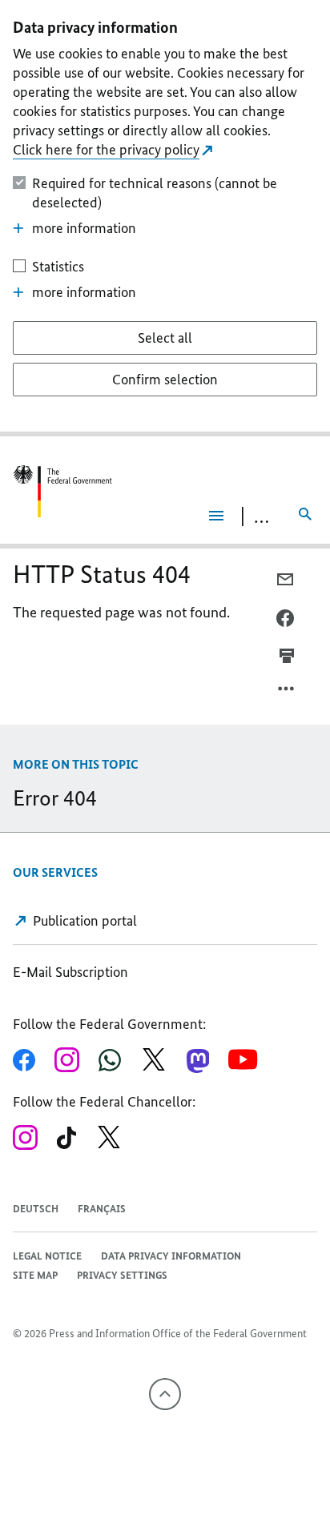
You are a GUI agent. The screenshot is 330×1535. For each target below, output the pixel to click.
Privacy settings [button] (122, 1275)
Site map (35, 1275)
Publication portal (83, 921)
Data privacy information (171, 1256)
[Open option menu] (286, 692)
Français (102, 1209)
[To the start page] (62, 491)
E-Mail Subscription (70, 972)
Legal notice (47, 1256)
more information (84, 228)
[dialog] (165, 218)
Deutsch (35, 1209)
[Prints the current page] (286, 656)
